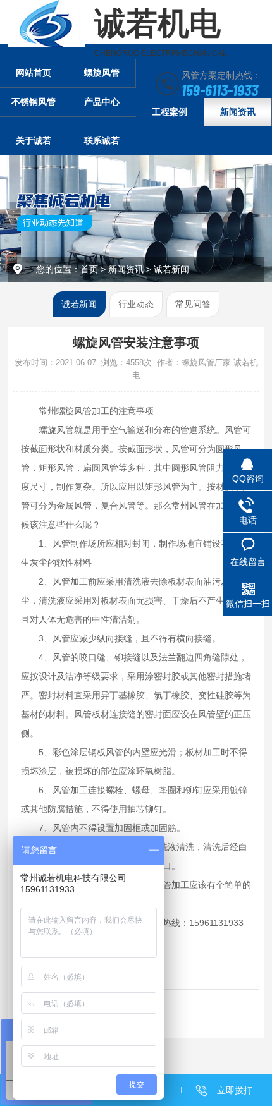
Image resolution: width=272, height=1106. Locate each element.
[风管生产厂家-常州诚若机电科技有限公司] (46, 23)
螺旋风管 (102, 73)
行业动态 (136, 304)
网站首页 (33, 73)
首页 (89, 269)
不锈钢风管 (33, 102)
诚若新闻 (171, 269)
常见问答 (193, 304)
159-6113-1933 (220, 89)
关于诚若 (33, 140)
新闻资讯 (238, 112)
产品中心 (102, 102)
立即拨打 (234, 1090)
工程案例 (169, 112)
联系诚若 (102, 140)
